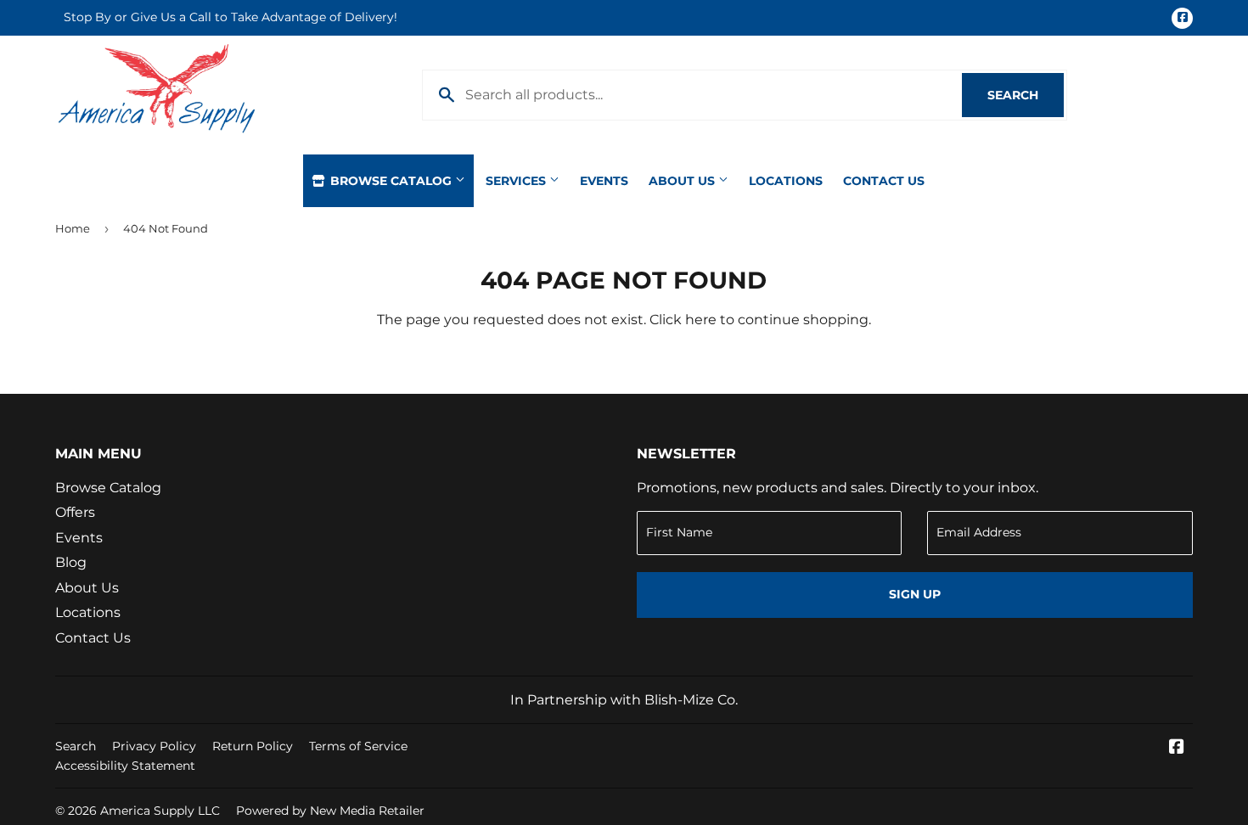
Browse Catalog (391, 181)
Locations (786, 181)
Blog (71, 562)
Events (604, 181)
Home (72, 228)
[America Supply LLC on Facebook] (1176, 748)
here (701, 319)
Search (1025, 95)
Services (517, 181)
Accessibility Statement (125, 765)
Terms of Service (358, 746)
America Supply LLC (160, 810)
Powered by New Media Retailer (330, 810)
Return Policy (252, 746)
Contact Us (884, 181)
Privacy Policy (154, 746)
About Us (683, 181)
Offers (75, 512)
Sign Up (915, 594)
